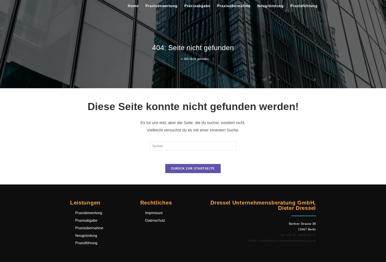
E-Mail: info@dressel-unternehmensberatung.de (282, 240)
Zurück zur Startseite (193, 168)
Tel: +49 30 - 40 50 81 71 (298, 235)
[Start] (178, 59)
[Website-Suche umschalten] (325, 6)
